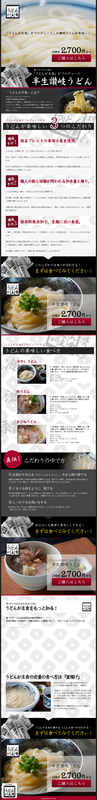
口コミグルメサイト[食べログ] (13, 627)
